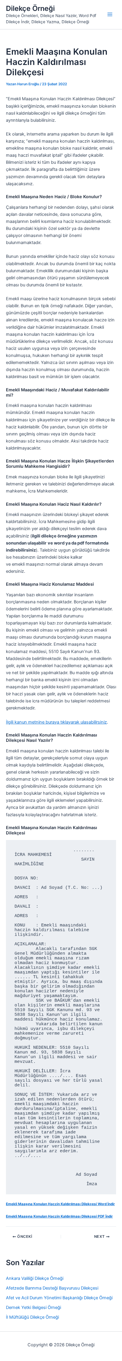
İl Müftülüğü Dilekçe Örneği (32, 1317)
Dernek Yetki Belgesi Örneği (33, 1307)
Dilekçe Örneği (30, 8)
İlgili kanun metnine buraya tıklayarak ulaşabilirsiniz (56, 722)
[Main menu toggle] (110, 14)
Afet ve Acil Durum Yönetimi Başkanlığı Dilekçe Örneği (59, 1297)
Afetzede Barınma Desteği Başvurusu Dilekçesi (52, 1288)
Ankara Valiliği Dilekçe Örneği (34, 1278)
